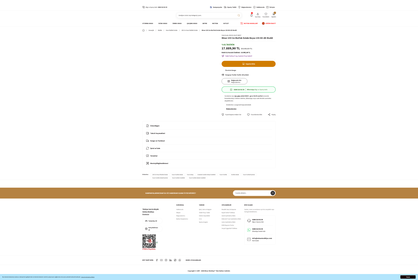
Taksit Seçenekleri (157, 133)
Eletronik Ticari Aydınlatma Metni (231, 219)
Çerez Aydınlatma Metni (228, 222)
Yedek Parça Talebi (204, 213)
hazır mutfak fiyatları (249, 174)
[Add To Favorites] (254, 114)
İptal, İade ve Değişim (205, 209)
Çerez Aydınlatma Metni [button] (87, 277)
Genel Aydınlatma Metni (228, 216)
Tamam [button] (408, 277)
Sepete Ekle (250, 64)
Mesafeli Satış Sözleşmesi (229, 209)
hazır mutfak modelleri (178, 178)
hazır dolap (190, 174)
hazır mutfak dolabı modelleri (197, 178)
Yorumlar (154, 156)
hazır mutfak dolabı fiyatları (160, 178)
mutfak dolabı (235, 174)
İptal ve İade (155, 148)
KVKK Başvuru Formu (228, 225)
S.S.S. (200, 219)
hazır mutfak (223, 174)
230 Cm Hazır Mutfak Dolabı (160, 174)
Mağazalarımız (180, 216)
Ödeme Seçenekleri (204, 216)
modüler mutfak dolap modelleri (206, 174)
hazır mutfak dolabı (177, 174)
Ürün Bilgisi (154, 126)
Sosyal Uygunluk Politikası (229, 228)
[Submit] (273, 193)
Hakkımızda (179, 209)
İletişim (178, 213)
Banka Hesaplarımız (182, 219)
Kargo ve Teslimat (157, 141)
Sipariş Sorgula (203, 222)
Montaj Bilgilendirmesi (159, 163)
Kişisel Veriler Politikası (228, 213)
